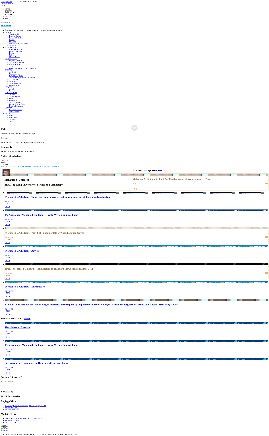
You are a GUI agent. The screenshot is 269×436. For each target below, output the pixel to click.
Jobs (10, 121)
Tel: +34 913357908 (12, 420)
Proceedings (13, 100)
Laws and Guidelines (16, 38)
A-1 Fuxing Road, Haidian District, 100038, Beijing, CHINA (25, 406)
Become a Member (15, 51)
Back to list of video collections (12, 166)
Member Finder (14, 57)
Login (3, 4)
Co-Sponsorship (14, 85)
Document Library (15, 110)
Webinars (12, 81)
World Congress (14, 74)
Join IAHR (9, 4)
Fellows (12, 55)
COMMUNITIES (11, 59)
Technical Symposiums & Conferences (22, 78)
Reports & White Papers (17, 104)
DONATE (5, 25)
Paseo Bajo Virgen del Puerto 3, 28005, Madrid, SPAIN (23, 418)
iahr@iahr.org (6, 2)
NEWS (7, 113)
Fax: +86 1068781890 (12, 409)
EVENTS (8, 70)
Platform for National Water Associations (22, 68)
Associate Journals (15, 96)
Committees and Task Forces (18, 43)
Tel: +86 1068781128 (12, 408)
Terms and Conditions (85, 434)
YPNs (11, 66)
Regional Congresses (16, 76)
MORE (159, 170)
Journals (12, 95)
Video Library (14, 112)
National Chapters (15, 64)
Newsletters (13, 117)
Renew (11, 53)
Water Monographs (15, 102)
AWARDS (8, 87)
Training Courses (15, 83)
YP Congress (13, 79)
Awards (11, 89)
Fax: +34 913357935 (12, 422)
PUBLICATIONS (11, 93)
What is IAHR (14, 34)
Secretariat (12, 45)
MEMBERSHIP (10, 47)
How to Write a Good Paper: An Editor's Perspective (42, 166)
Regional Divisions (15, 60)
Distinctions (13, 91)
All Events (12, 72)
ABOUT (8, 32)
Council (12, 40)
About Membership (15, 49)
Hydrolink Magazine (16, 106)
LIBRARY (9, 108)
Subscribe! (12, 119)
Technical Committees (16, 62)
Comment (9, 392)
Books (11, 98)
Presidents (12, 42)
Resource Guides (15, 36)
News (11, 115)
